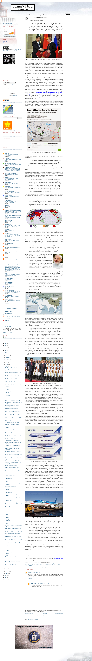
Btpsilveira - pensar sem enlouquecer (12, 259)
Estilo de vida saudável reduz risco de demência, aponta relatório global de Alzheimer (12, 275)
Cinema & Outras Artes (9, 255)
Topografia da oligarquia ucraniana (11, 555)
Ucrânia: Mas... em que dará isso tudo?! (12, 400)
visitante (4, 135)
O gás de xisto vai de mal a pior (11, 370)
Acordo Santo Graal (42, 563)
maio (7, 366)
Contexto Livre (7, 229)
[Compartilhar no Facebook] (47, 562)
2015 (6, 350)
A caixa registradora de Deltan (9, 230)
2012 (6, 577)
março (7, 570)
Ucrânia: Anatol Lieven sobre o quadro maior (13, 398)
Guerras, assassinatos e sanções (11, 465)
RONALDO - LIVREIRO (9, 209)
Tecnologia (48, 564)
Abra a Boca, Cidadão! (9, 299)
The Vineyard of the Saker (10, 191)
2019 (6, 348)
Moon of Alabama (8, 182)
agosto (7, 361)
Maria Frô (7, 303)
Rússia (44, 564)
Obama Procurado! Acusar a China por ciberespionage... (12, 406)
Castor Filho (33, 583)
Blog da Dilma (7, 304)
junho (7, 364)
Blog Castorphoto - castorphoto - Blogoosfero (11, 309)
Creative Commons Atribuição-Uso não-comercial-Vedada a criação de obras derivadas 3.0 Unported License (12, 50)
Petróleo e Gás (39, 564)
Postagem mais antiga (59, 613)
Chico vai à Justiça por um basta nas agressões (12, 247)
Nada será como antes (8, 283)
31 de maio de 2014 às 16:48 (43, 583)
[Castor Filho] (3, 42)
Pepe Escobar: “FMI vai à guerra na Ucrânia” (13, 531)
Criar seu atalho (5, 43)
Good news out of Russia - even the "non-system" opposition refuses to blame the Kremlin (13, 292)
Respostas (31, 581)
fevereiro (7, 571)
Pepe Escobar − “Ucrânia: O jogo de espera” (13, 497)
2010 (6, 581)
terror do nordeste (8, 313)
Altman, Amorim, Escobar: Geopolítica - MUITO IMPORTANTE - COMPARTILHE (13, 226)
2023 (6, 341)
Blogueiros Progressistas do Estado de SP (12, 316)
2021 (6, 345)
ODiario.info (7, 205)
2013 (6, 575)
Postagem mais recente (29, 613)
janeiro (7, 573)
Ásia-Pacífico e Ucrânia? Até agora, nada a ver (13, 502)
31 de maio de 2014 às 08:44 (37, 572)
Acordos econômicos (51, 563)
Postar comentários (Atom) (33, 619)
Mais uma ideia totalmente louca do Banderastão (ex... (11, 557)
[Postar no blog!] (45, 562)
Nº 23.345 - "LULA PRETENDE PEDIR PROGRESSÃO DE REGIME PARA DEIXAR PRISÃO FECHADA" (12, 235)
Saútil (6, 273)
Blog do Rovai (7, 318)
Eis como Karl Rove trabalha (10, 486)
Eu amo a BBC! (8, 469)
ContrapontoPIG (8, 233)
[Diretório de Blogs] (7, 129)
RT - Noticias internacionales (10, 163)
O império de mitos (8, 279)
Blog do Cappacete (8, 295)
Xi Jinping (30, 565)
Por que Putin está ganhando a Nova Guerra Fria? (12, 296)
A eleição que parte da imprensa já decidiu (11, 174)
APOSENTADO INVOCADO (10, 261)
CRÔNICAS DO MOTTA (9, 282)
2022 (6, 343)
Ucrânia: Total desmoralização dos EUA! (12, 467)
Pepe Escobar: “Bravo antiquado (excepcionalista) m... (11, 368)
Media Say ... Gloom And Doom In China (11, 183)
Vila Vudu (54, 564)
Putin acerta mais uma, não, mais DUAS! (12, 429)
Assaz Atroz (7, 177)
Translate (12, 84)
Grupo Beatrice (8, 224)
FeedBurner (15, 95)
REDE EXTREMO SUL (9, 286)
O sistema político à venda (9, 256)
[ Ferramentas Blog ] (8, 200)
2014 (6, 352)
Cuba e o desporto (7, 206)
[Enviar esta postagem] (42, 562)
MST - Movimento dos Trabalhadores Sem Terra (13, 216)
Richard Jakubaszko (8, 315)
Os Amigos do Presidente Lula (10, 173)
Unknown (30, 572)
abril (7, 568)
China (58, 563)
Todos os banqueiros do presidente (11, 440)
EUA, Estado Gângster (9, 530)
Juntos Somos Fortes (8, 220)
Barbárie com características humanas (12, 430)
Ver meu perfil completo (8, 332)
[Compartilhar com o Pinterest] (49, 562)
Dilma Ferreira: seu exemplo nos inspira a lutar (12, 217)
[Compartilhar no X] (46, 562)
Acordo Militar (34, 563)
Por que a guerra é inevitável (10, 397)
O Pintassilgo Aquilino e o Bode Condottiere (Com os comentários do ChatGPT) (12, 179)
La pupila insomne (8, 195)
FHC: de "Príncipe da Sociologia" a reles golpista (12, 300)
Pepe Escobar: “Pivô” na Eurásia (11, 438)
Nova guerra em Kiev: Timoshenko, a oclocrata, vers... (12, 491)
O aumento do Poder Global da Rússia (12, 424)
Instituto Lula (7, 186)
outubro (7, 357)
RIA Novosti (7, 153)
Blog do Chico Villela (9, 278)
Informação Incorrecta (9, 243)
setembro (7, 359)
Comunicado (7, 287)
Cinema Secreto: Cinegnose (10, 167)
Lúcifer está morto (8, 221)
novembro (8, 355)
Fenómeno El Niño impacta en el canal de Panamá (13, 164)
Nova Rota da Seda (31, 564)
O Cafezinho (7, 158)
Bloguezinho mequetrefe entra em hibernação (12, 240)
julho (7, 362)
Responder (30, 578)
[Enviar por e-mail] (44, 562)
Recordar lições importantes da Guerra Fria (13, 528)
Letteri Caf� (7, 306)
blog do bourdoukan (8, 250)
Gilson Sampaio (8, 239)
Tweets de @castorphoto (7, 23)
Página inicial (44, 613)
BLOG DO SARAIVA (9, 246)
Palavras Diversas (8, 311)
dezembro (7, 353)
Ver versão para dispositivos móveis (44, 615)
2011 (6, 579)
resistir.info (7, 320)
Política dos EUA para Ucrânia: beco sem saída (13, 420)
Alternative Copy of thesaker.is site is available (12, 192)
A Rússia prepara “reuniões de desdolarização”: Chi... (10, 474)
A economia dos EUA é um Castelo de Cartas (13, 559)
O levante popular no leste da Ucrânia (12, 460)
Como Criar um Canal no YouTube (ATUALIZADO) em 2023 (10, 202)
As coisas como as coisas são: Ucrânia (12, 422)
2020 (6, 347)
